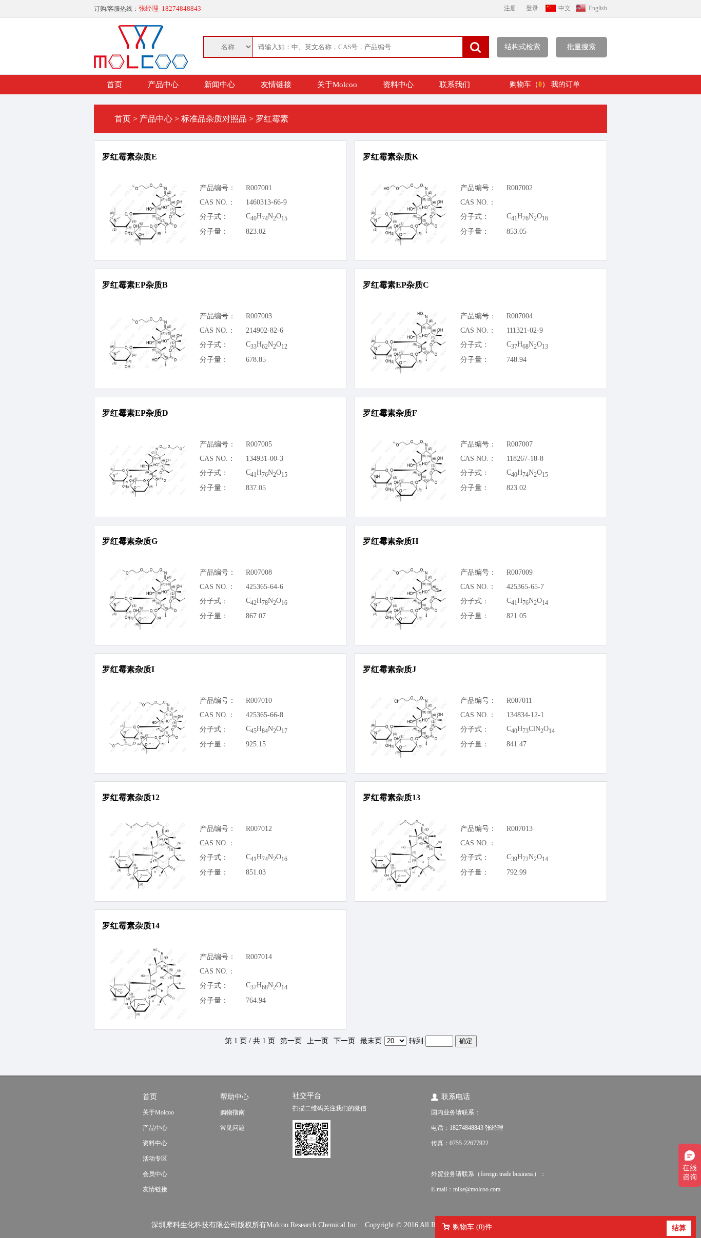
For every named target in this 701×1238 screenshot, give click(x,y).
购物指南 (232, 1112)
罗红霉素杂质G (130, 541)
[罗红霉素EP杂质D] (147, 495)
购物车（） (529, 84)
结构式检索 (522, 47)
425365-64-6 (264, 587)
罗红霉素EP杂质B (135, 284)
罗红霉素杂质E (129, 156)
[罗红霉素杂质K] (407, 244)
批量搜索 (581, 47)
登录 (532, 8)
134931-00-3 (264, 458)
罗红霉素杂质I (128, 669)
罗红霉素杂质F (390, 413)
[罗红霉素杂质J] (407, 756)
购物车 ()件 (472, 1227)
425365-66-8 (264, 715)
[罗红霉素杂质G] (147, 628)
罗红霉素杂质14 (131, 925)
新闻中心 (219, 84)
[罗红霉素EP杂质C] (407, 372)
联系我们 (454, 84)
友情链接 (276, 84)
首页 (114, 84)
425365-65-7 (525, 587)
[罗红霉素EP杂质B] (147, 367)
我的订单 (565, 84)
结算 (679, 1228)
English (598, 8)
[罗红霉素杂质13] (407, 888)
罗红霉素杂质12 (131, 797)
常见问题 (232, 1127)
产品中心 (163, 84)
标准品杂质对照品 (214, 118)
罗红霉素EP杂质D (135, 413)
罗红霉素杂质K (390, 156)
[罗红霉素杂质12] (147, 887)
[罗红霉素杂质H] (407, 628)
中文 (564, 8)
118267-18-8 (525, 458)
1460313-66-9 (266, 202)
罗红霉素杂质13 (391, 797)
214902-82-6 (264, 330)
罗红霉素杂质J (389, 669)
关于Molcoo (337, 84)
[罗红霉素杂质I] (147, 752)
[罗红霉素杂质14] (147, 1017)
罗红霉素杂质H (390, 541)
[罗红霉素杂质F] (407, 500)
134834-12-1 (525, 715)
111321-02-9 (525, 330)
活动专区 (155, 1158)
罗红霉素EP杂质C (396, 284)
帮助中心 (234, 1097)
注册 (510, 8)
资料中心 (398, 84)
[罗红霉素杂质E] (147, 244)
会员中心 (155, 1174)
